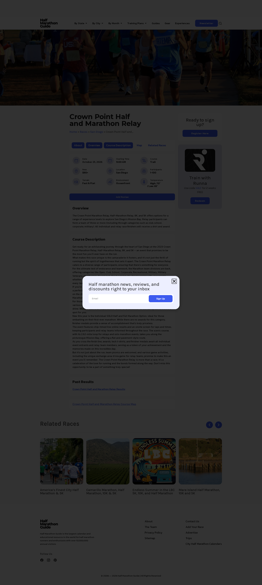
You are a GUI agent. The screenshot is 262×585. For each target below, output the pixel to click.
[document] (131, 292)
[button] (174, 281)
